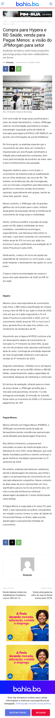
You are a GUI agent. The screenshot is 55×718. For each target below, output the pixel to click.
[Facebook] (5, 69)
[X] (12, 69)
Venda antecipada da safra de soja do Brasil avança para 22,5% (41, 595)
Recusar (41, 712)
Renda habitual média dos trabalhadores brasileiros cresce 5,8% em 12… (15, 595)
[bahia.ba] (27, 4)
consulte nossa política (39, 703)
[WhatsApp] (18, 69)
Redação (10, 62)
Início (5, 21)
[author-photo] (27, 571)
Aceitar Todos (17, 712)
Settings (20, 703)
